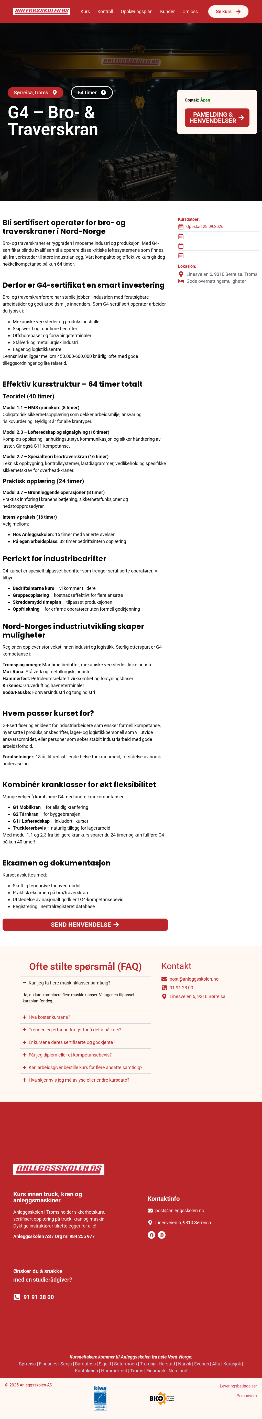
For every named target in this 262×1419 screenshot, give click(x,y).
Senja (66, 1363)
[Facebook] (151, 1235)
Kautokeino (86, 1370)
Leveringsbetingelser (238, 1386)
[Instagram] (162, 1235)
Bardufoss (85, 1363)
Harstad (167, 1363)
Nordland (178, 1370)
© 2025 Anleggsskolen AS (28, 1385)
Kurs (85, 11)
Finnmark (156, 1370)
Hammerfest (114, 1370)
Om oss (190, 11)
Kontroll (105, 11)
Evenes (201, 1363)
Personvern (247, 1395)
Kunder (167, 11)
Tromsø (148, 1363)
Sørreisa (27, 1363)
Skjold (105, 1363)
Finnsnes (48, 1363)
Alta (216, 1363)
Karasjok (232, 1363)
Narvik (184, 1363)
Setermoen (125, 1363)
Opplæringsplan (136, 11)
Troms (136, 1370)
